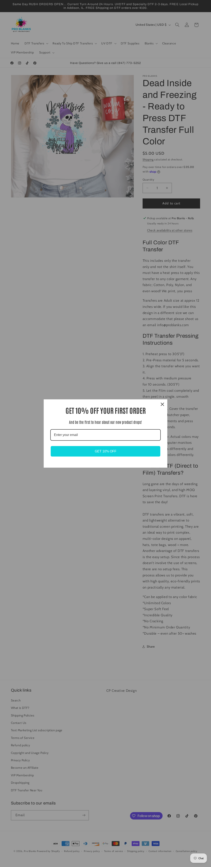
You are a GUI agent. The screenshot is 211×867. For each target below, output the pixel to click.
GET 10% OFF (105, 451)
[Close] (162, 404)
